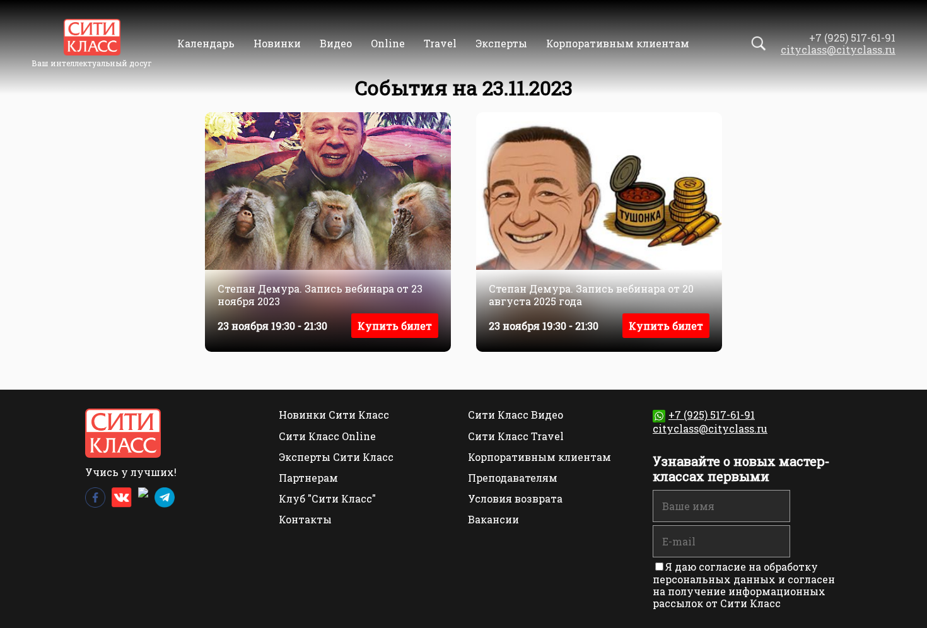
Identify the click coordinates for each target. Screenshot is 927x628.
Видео (336, 43)
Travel (440, 43)
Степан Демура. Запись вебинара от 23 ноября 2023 (320, 294)
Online (388, 43)
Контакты (305, 519)
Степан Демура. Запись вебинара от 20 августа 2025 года (591, 294)
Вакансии (493, 519)
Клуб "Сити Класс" (327, 498)
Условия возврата (515, 498)
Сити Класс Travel (516, 436)
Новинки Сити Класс (334, 414)
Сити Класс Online (327, 436)
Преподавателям (512, 477)
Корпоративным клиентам (617, 43)
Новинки (277, 43)
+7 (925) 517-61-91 (711, 414)
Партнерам (308, 477)
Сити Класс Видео (515, 414)
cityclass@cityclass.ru (838, 49)
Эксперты (501, 43)
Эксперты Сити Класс (336, 456)
